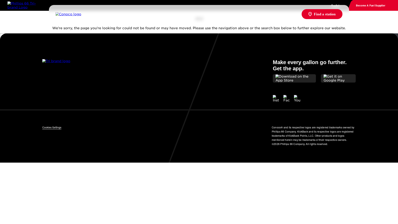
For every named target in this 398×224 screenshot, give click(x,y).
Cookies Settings (51, 127)
